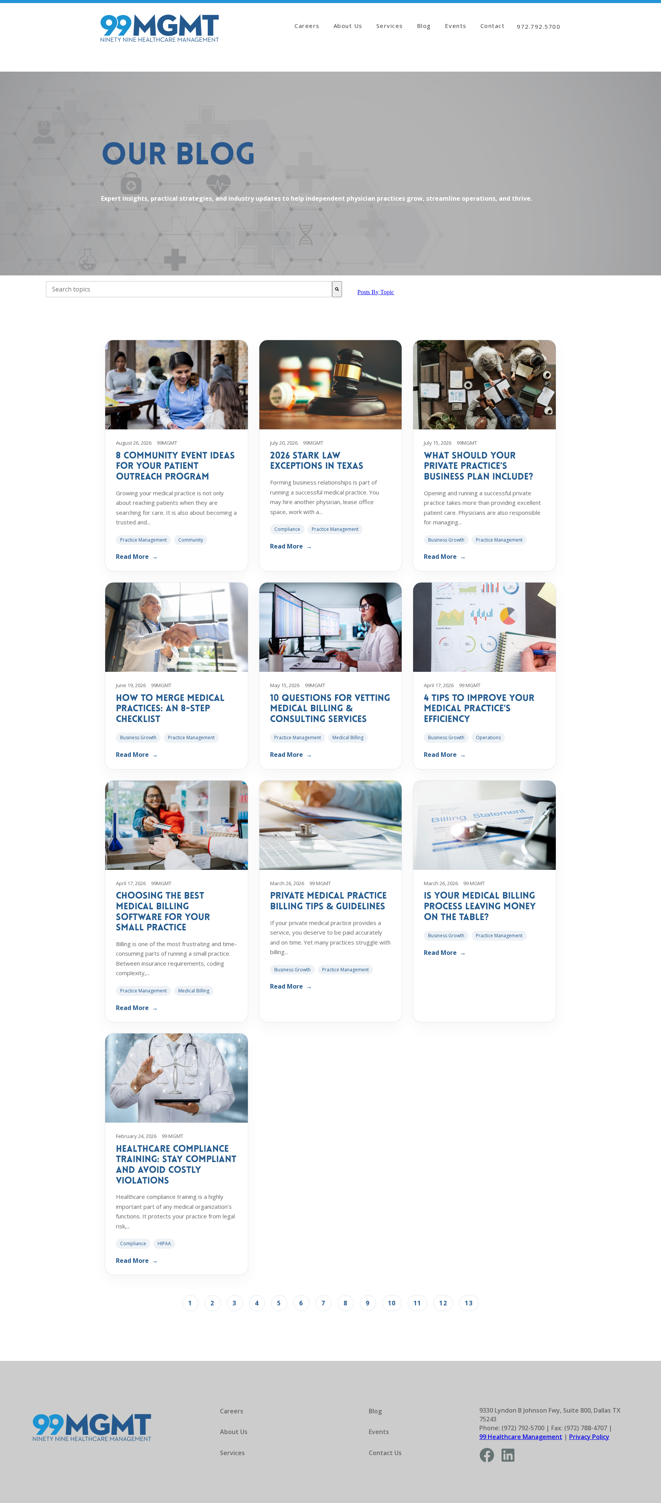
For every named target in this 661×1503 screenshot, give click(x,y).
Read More (137, 556)
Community (190, 540)
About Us (348, 25)
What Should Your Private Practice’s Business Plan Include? (478, 467)
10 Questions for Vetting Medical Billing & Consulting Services (330, 709)
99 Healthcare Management (520, 1437)
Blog (424, 25)
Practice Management (143, 540)
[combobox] (189, 289)
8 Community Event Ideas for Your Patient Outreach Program (175, 467)
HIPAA (164, 1243)
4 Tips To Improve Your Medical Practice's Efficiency (479, 709)
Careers (307, 25)
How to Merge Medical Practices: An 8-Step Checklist (170, 709)
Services (389, 25)
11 (418, 1303)
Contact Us (385, 1453)
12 (443, 1303)
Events (456, 25)
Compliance (287, 529)
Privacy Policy (589, 1437)
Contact (492, 25)
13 (469, 1303)
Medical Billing (347, 737)
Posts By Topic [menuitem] (375, 292)
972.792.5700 (538, 26)
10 (392, 1303)
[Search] (337, 289)
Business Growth (446, 540)
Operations (488, 737)
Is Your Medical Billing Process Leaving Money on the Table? (480, 907)
